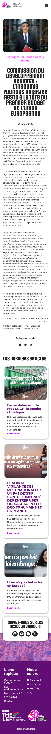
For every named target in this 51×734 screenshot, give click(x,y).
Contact (9, 701)
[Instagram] (15, 634)
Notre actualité (13, 693)
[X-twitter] (35, 634)
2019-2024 (10, 697)
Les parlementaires (13, 688)
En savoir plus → (15, 433)
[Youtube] (21, 634)
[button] (46, 5)
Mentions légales (25, 729)
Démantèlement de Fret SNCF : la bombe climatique (24, 408)
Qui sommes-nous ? (12, 681)
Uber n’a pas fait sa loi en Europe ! (24, 584)
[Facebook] (28, 634)
